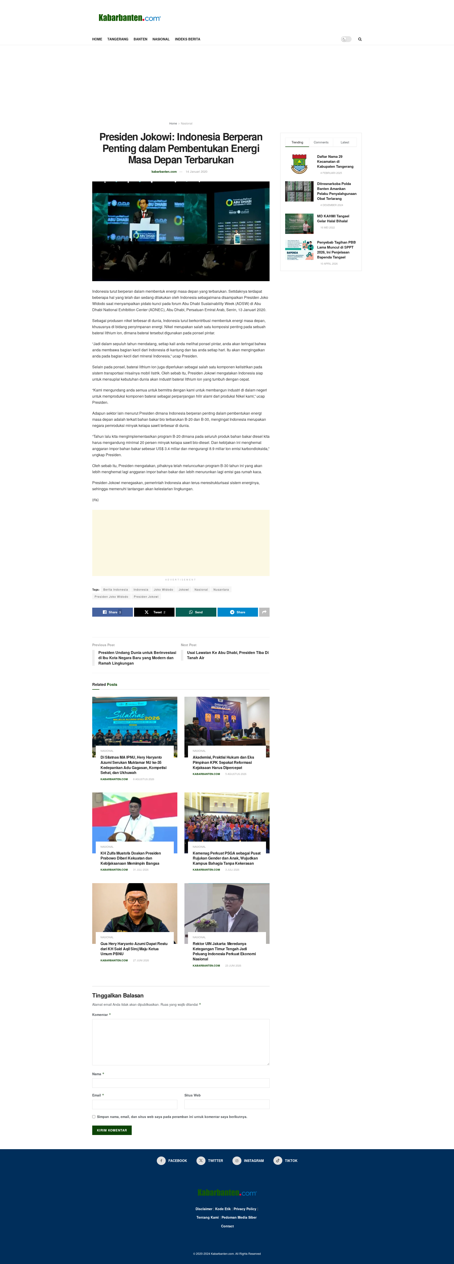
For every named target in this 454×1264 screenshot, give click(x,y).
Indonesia (141, 589)
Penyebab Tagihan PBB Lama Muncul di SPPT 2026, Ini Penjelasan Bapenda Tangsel (336, 250)
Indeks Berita (187, 39)
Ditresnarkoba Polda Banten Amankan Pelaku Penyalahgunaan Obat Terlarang (337, 191)
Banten (140, 39)
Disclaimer (204, 1208)
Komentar (101, 1014)
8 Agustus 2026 (143, 779)
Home (97, 39)
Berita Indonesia (115, 589)
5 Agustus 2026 (235, 774)
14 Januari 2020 (196, 171)
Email (98, 1095)
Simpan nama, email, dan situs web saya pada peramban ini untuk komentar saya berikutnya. (172, 1116)
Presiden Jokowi (146, 596)
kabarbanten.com (164, 171)
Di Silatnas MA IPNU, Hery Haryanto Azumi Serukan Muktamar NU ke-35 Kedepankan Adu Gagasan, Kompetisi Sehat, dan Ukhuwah (133, 764)
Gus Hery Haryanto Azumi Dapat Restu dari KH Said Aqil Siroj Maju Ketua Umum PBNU (134, 948)
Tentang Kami (207, 1217)
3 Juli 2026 (232, 869)
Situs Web (192, 1095)
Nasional (161, 39)
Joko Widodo (163, 589)
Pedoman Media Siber (239, 1217)
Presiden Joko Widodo (111, 596)
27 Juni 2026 (140, 960)
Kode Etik (223, 1208)
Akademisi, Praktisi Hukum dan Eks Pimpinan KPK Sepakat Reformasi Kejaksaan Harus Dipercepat (223, 762)
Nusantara (221, 589)
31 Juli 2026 (140, 869)
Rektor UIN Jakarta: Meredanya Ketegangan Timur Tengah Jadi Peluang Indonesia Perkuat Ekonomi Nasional (224, 951)
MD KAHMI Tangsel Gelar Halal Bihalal (333, 218)
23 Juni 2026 (233, 965)
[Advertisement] (227, 80)
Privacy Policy (245, 1208)
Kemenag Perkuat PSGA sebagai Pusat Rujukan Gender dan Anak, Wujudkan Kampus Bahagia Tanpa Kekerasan (227, 858)
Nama (98, 1073)
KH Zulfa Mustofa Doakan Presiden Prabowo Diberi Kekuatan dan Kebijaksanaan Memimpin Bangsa (130, 858)
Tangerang (117, 39)
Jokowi (184, 589)
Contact (227, 1226)
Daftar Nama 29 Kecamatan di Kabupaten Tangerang (335, 161)
